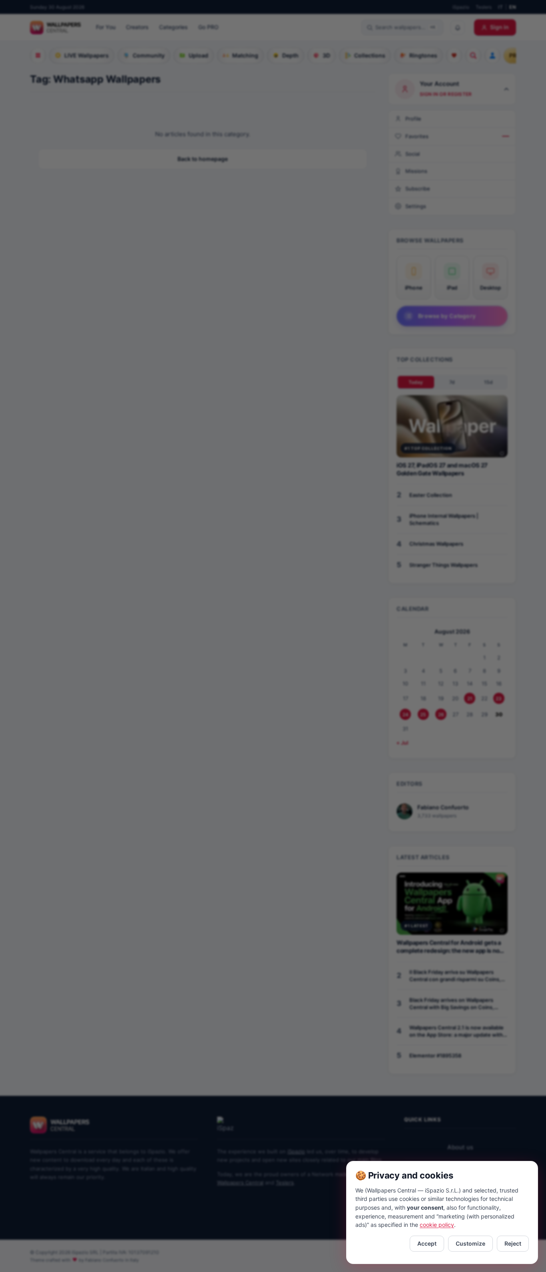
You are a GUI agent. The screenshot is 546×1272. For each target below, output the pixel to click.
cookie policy (437, 1224)
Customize (470, 1243)
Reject (512, 1243)
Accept (426, 1243)
